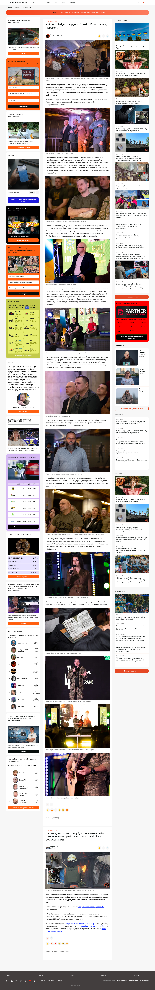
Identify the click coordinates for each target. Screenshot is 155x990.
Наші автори (51, 980)
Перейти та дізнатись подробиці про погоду (23, 200)
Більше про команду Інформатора (132, 409)
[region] (23, 197)
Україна (64, 2)
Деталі (23, 53)
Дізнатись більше (23, 240)
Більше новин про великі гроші (23, 808)
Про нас (43, 980)
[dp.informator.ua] (18, 2)
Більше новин (132, 297)
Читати (23, 623)
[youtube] (30, 981)
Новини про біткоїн (23, 577)
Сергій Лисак (64, 951)
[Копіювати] (107, 36)
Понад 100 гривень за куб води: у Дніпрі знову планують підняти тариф (82, 12)
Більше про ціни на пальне (23, 527)
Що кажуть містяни (23, 147)
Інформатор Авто (144, 980)
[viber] (21, 981)
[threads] (35, 981)
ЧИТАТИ (23, 751)
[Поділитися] (103, 36)
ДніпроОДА (55, 818)
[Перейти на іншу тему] (143, 3)
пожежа (55, 951)
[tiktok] (25, 981)
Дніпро (48, 2)
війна (48, 818)
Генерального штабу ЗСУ (26, 355)
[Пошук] (148, 3)
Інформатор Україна (122, 980)
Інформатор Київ (133, 980)
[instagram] (12, 981)
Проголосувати (23, 106)
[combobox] (34, 192)
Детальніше (23, 411)
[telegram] (16, 981)
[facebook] (7, 981)
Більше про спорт (132, 671)
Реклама (72, 2)
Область (56, 2)
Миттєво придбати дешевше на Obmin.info (132, 337)
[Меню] (33, 2)
